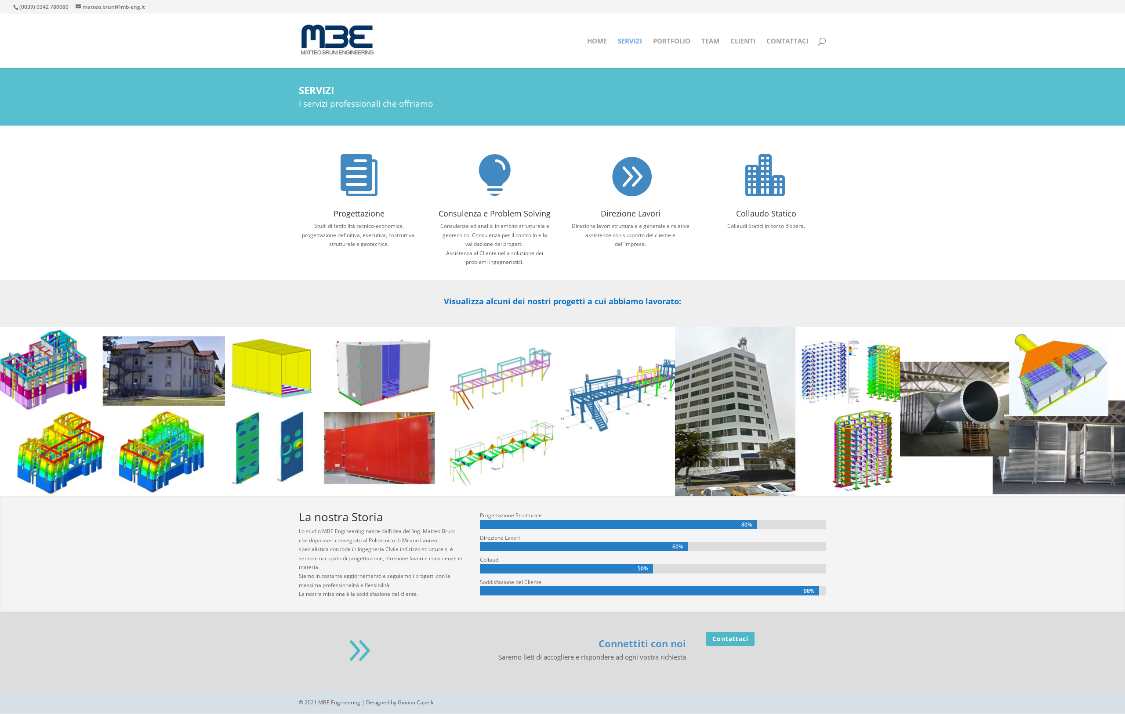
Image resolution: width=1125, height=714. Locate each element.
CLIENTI (742, 41)
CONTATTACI (787, 41)
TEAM (710, 41)
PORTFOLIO (671, 41)
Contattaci (730, 639)
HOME (597, 41)
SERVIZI (630, 41)
